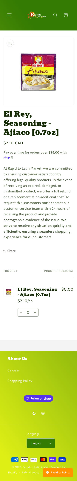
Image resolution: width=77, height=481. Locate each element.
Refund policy (30, 472)
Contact (13, 371)
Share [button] (11, 251)
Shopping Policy (19, 381)
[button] (9, 15)
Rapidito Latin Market (36, 467)
